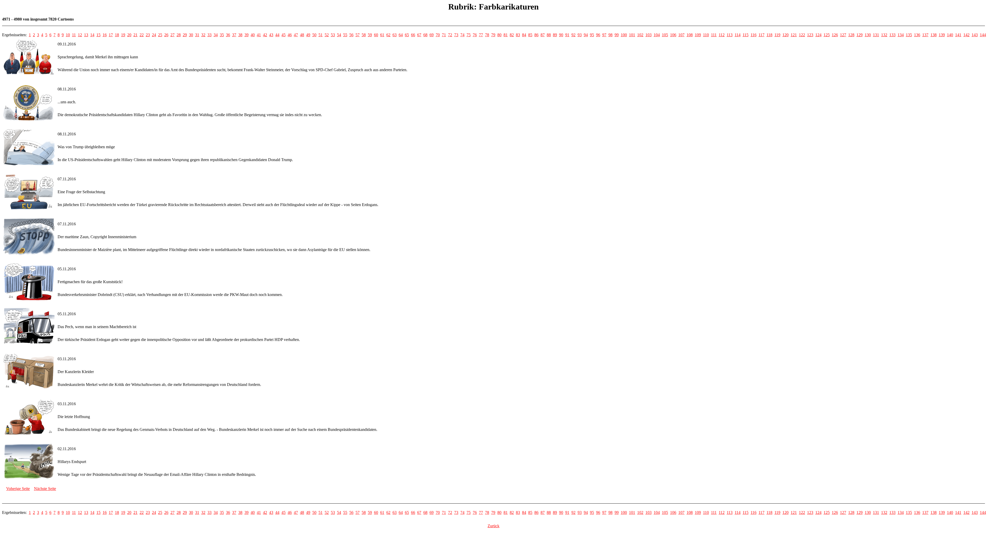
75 (469, 35)
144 (983, 35)
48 (302, 35)
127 (843, 35)
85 (530, 35)
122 (802, 35)
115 (745, 35)
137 (925, 35)
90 (561, 35)
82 (512, 35)
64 (401, 35)
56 (351, 35)
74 (462, 35)
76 (475, 35)
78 (487, 35)
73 (456, 35)
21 (135, 35)
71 (444, 35)
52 (327, 35)
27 (172, 35)
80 (499, 35)
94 (586, 35)
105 (665, 35)
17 (111, 35)
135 (909, 35)
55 (345, 35)
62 (388, 35)
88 (549, 35)
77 (481, 35)
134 (901, 35)
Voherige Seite (18, 488)
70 (438, 35)
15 (98, 35)
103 (648, 35)
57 (357, 35)
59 (370, 35)
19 (123, 35)
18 (117, 35)
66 (413, 35)
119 (777, 35)
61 (382, 35)
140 (950, 35)
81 (506, 35)
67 (419, 35)
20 (129, 35)
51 (320, 35)
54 (339, 35)
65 (407, 35)
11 (74, 35)
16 (105, 35)
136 (917, 35)
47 (296, 35)
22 (142, 35)
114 (738, 35)
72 (450, 35)
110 (706, 35)
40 (253, 35)
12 (80, 35)
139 (942, 35)
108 (690, 35)
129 (859, 35)
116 (753, 35)
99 (617, 35)
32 (203, 35)
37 (234, 35)
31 (197, 35)
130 (868, 35)
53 (333, 35)
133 (892, 35)
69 (431, 35)
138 (933, 35)
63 (394, 35)
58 (364, 35)
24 (154, 35)
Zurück (493, 526)
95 (592, 35)
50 (314, 35)
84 (524, 35)
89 (555, 35)
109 (698, 35)
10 (68, 35)
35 (222, 35)
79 (493, 35)
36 (228, 35)
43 (271, 35)
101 (632, 35)
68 (425, 35)
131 (876, 35)
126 (835, 35)
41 (259, 35)
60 (376, 35)
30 (191, 35)
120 (785, 35)
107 (681, 35)
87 (543, 35)
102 (640, 35)
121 (794, 35)
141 (958, 35)
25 (160, 35)
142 (966, 35)
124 (818, 35)
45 (283, 35)
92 (573, 35)
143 (975, 35)
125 (827, 35)
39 (246, 35)
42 (265, 35)
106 (673, 35)
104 (657, 35)
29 (185, 35)
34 (216, 35)
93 (580, 35)
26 (166, 35)
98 (610, 35)
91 (567, 35)
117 (761, 35)
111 (714, 35)
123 (810, 35)
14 (92, 35)
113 (730, 35)
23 (148, 35)
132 (884, 35)
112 (722, 35)
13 (86, 35)
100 (624, 35)
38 (240, 35)
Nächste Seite (45, 488)
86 (536, 35)
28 (179, 35)
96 (598, 35)
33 (209, 35)
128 (851, 35)
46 (290, 35)
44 (277, 35)
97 (604, 35)
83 (518, 35)
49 (308, 35)
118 (769, 35)
